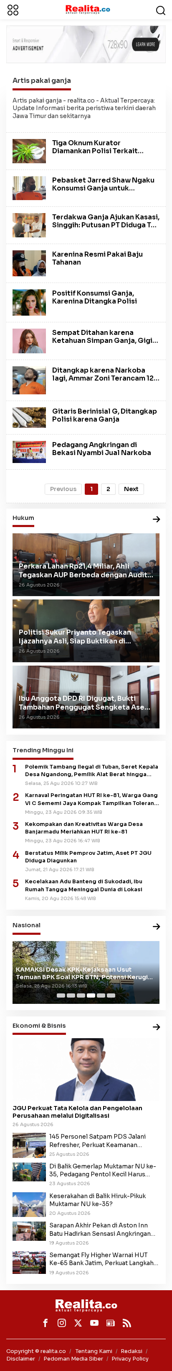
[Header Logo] (87, 9)
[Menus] (13, 9)
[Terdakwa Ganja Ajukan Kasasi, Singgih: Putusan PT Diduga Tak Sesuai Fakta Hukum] (29, 225)
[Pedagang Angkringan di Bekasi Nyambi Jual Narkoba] (29, 451)
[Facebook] (45, 1322)
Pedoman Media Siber (73, 1358)
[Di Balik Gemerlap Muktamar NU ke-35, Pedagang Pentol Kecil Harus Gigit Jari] (29, 1171)
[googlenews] (110, 1322)
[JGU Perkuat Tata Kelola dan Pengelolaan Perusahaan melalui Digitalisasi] (86, 1069)
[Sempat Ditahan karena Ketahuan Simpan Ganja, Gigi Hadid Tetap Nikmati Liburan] (29, 340)
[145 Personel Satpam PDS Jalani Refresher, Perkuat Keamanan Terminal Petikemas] (29, 1145)
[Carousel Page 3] (81, 995)
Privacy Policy (130, 1358)
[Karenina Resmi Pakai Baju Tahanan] (29, 263)
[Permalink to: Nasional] (156, 927)
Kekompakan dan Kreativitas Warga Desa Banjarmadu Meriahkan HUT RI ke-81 (84, 828)
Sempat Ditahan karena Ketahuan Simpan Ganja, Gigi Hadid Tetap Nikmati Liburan (102, 340)
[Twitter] (78, 1322)
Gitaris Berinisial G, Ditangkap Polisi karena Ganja (104, 415)
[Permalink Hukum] (156, 520)
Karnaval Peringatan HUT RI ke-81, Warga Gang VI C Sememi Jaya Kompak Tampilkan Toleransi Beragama (92, 799)
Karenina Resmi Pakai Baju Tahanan (97, 258)
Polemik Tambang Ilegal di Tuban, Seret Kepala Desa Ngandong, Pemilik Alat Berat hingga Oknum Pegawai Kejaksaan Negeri (91, 771)
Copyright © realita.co (36, 1351)
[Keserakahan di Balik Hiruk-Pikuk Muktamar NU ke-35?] (29, 1204)
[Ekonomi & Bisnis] (156, 1027)
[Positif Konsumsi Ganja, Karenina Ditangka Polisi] (29, 302)
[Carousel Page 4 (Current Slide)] (91, 995)
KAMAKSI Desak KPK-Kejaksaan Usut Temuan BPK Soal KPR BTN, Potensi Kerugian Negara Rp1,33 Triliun (85, 973)
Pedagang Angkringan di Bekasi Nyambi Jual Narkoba (101, 448)
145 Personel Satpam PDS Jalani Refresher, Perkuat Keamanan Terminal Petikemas (97, 1141)
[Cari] (161, 9)
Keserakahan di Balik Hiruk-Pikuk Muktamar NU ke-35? (97, 1200)
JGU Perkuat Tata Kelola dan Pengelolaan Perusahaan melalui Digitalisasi (77, 1111)
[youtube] (94, 1322)
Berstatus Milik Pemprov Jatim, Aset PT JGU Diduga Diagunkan (88, 857)
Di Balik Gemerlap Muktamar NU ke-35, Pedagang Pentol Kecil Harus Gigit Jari (102, 1170)
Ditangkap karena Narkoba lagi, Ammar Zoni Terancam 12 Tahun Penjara (103, 378)
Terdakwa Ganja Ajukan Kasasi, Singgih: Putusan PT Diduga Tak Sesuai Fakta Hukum (105, 225)
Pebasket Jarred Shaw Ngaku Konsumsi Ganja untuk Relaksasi (103, 188)
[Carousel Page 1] (61, 995)
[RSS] (126, 1322)
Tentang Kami (94, 1351)
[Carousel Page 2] (71, 995)
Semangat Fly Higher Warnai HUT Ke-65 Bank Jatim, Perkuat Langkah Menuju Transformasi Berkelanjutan (102, 1259)
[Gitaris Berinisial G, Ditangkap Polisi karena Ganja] (29, 417)
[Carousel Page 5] (101, 995)
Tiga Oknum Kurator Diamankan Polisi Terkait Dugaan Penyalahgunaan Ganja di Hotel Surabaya (95, 155)
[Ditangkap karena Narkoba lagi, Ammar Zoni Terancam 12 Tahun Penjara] (29, 379)
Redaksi (131, 1351)
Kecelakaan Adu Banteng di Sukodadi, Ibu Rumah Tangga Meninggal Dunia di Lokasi (83, 885)
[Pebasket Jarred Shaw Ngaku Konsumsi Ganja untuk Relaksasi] (29, 187)
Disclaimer (20, 1358)
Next (131, 489)
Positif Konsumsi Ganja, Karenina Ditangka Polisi (94, 297)
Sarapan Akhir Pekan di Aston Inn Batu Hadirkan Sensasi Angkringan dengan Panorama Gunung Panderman (100, 1229)
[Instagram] (61, 1322)
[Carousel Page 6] (111, 995)
